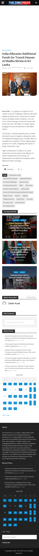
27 (30, 403)
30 (10, 409)
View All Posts (31, 297)
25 (20, 403)
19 (26, 396)
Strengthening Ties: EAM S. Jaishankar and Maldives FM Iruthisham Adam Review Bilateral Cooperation (20, 252)
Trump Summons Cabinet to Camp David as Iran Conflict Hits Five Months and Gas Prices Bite (19, 226)
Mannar (17, 196)
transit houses (19, 203)
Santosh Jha (20, 199)
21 (34, 396)
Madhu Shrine (7, 196)
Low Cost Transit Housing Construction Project (18, 192)
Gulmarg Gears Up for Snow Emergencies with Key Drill (19, 277)
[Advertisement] (19, 27)
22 (5, 403)
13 (30, 389)
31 (15, 409)
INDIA (21, 185)
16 (10, 396)
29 (5, 409)
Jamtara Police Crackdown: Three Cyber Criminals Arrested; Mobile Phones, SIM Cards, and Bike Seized (20, 352)
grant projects (23, 182)
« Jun (3, 415)
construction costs (14, 175)
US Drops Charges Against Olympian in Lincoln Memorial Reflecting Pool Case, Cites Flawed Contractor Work (20, 360)
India (4, 50)
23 (10, 403)
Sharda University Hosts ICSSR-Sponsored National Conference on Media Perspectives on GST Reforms (20, 338)
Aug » (8, 415)
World (8, 50)
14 (34, 389)
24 (15, 403)
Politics (15, 220)
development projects (10, 178)
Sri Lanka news (8, 203)
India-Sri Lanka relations (11, 189)
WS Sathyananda (8, 206)
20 (30, 396)
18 (20, 396)
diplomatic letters (25, 178)
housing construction (10, 185)
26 (26, 403)
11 (20, 389)
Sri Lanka (29, 199)
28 (34, 403)
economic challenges (10, 182)
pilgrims (25, 196)
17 (15, 396)
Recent (22, 272)
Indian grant (25, 189)
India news (28, 185)
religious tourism (8, 199)
